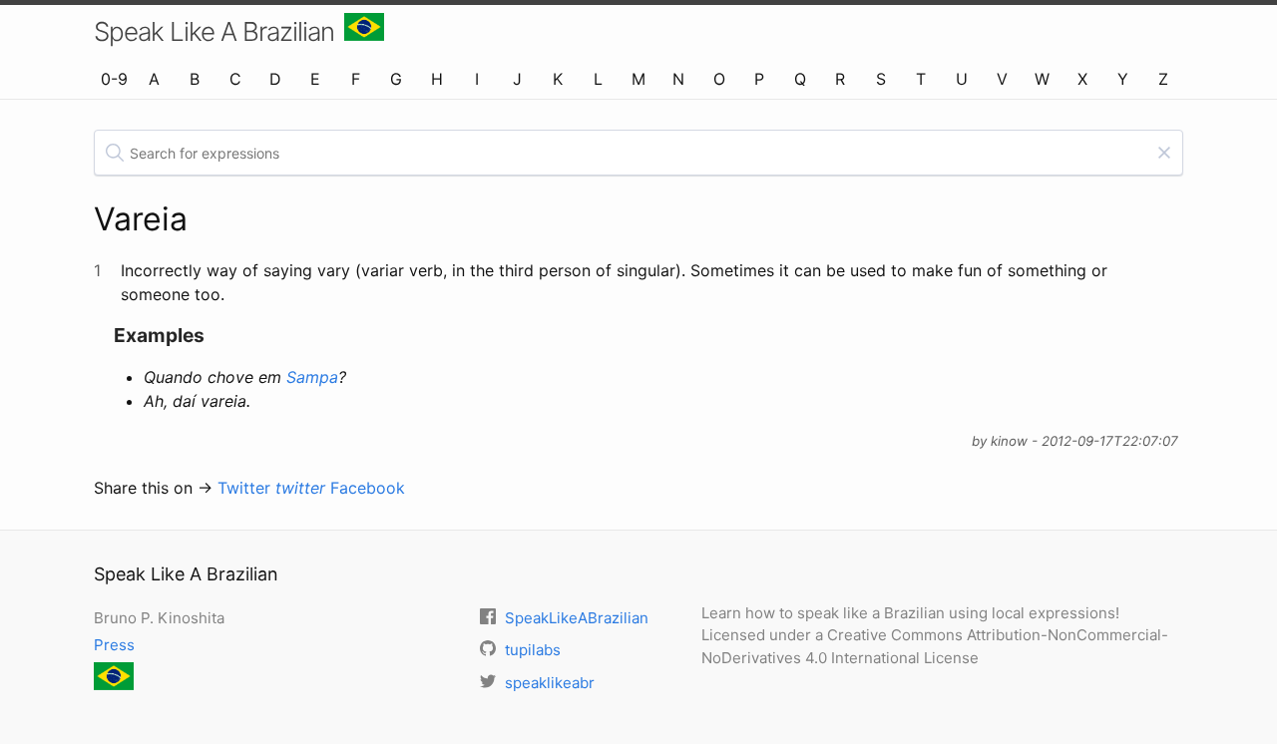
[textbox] (638, 153)
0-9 (114, 79)
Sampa (312, 377)
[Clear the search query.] (1164, 153)
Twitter (271, 488)
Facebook (367, 488)
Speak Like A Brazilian (214, 31)
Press (114, 644)
